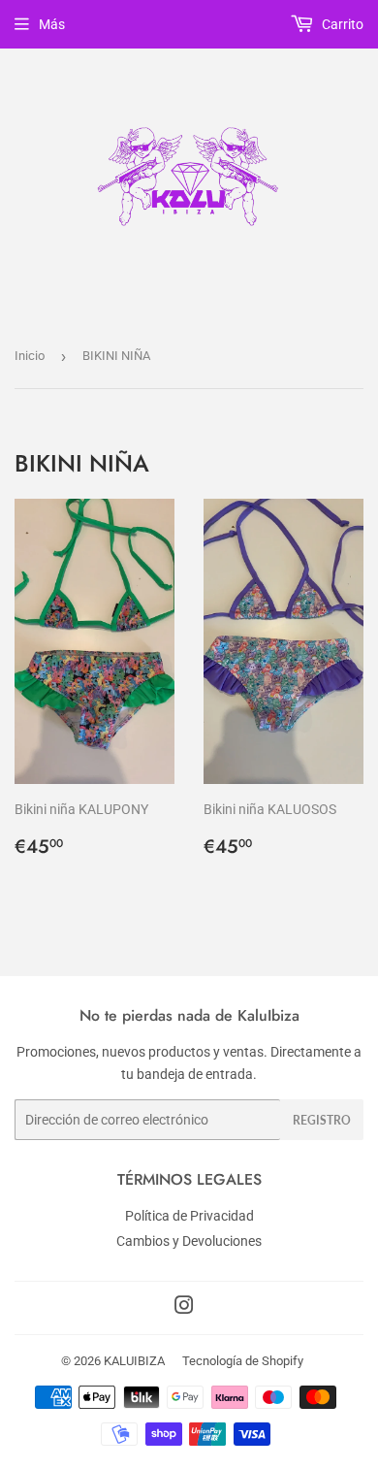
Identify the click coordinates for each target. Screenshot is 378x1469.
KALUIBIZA (134, 1361)
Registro (322, 1120)
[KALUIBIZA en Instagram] (184, 1308)
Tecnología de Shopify (242, 1361)
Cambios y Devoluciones (189, 1241)
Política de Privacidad (189, 1216)
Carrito (341, 24)
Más (52, 24)
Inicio (30, 355)
